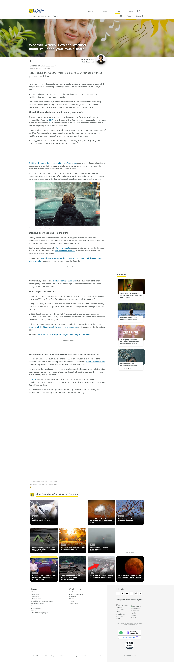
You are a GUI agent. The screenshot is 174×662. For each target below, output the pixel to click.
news (34, 16)
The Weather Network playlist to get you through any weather (63, 334)
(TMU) (51, 120)
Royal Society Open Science (64, 281)
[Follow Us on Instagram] (122, 593)
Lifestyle (40, 16)
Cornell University (62, 248)
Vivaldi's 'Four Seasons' (95, 361)
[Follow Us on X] (140, 593)
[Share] (30, 61)
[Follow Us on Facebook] (118, 593)
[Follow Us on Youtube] (127, 593)
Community (48, 16)
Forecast (33, 379)
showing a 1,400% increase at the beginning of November (53, 327)
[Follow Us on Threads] (136, 593)
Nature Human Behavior (65, 251)
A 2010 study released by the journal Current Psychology (53, 163)
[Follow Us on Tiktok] (131, 593)
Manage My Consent (37, 603)
